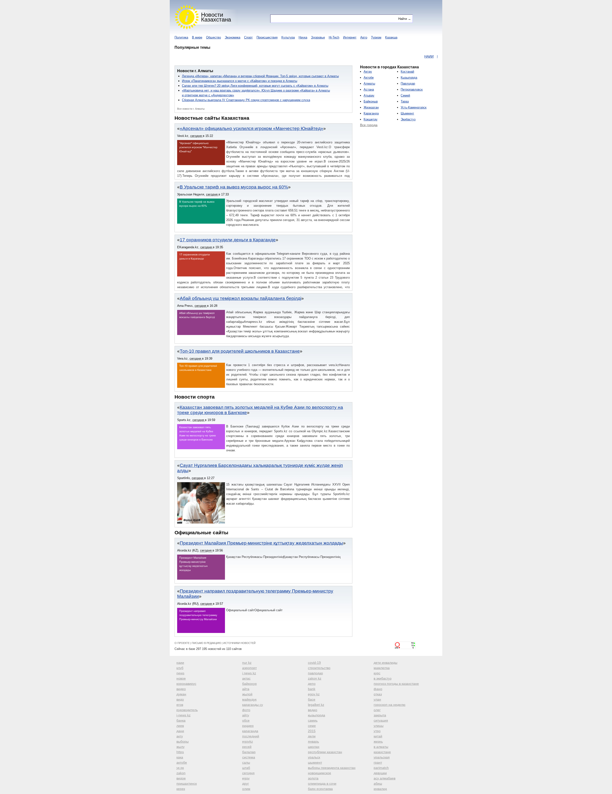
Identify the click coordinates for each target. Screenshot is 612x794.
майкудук (249, 699)
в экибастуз (382, 678)
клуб (179, 668)
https (180, 752)
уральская (382, 757)
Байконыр (371, 101)
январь (313, 741)
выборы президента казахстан (331, 768)
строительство (319, 668)
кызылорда (316, 715)
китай (378, 736)
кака (179, 757)
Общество (213, 37)
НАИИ (410, 56)
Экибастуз (408, 119)
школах (313, 747)
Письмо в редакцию (206, 643)
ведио (312, 710)
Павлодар (408, 83)
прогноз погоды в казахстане (396, 684)
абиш (378, 783)
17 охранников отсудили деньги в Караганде (228, 239)
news (180, 673)
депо (312, 684)
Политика (181, 37)
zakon (181, 773)
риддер (248, 726)
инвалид (380, 789)
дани (180, 731)
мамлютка (382, 668)
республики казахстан (325, 752)
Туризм (376, 37)
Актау (368, 71)
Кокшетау (370, 119)
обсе (246, 720)
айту (245, 715)
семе (312, 726)
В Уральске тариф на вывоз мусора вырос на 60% (234, 186)
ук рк (180, 768)
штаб (246, 768)
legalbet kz (316, 705)
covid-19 (314, 662)
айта (245, 689)
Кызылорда (409, 77)
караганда (250, 731)
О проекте (182, 643)
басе (311, 699)
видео (181, 689)
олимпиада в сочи (322, 783)
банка (181, 720)
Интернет (349, 37)
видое (181, 778)
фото (246, 710)
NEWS (435, 56)
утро (377, 731)
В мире (197, 37)
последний (250, 736)
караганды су (252, 705)
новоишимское (319, 773)
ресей (246, 747)
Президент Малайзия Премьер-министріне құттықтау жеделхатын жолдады (261, 543)
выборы (182, 741)
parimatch (381, 768)
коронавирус (186, 684)
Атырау (369, 95)
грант (378, 762)
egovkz (247, 741)
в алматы (381, 747)
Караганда (371, 113)
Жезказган (371, 107)
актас (246, 678)
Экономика (232, 37)
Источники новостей (239, 643)
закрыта (380, 715)
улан (377, 699)
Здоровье (318, 37)
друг (245, 783)
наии (180, 662)
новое (181, 678)
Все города (368, 125)
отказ (378, 694)
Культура (288, 37)
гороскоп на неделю (389, 705)
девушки (380, 773)
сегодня (248, 773)
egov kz (314, 694)
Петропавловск (412, 89)
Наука (303, 37)
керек (180, 789)
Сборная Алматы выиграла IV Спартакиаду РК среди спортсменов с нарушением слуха (246, 100)
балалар (249, 752)
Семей (405, 95)
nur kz (246, 662)
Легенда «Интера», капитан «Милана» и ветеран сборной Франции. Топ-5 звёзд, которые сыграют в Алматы (260, 76)
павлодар (315, 673)
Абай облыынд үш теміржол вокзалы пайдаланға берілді (240, 298)
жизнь (378, 741)
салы (246, 762)
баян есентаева (320, 789)
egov (246, 778)
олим (246, 789)
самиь (312, 720)
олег (377, 710)
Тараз (405, 101)
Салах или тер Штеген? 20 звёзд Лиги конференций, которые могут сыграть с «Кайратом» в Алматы (255, 85)
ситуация (381, 720)
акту (179, 736)
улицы (378, 726)
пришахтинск (186, 783)
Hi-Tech (334, 37)
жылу (180, 747)
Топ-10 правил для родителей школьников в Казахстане (240, 351)
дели (312, 736)
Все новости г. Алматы (191, 108)
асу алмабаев (384, 778)
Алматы (369, 83)
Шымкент (407, 113)
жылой (247, 694)
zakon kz (314, 678)
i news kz (249, 673)
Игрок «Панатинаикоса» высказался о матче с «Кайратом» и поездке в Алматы (239, 81)
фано (378, 689)
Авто (363, 37)
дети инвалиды (385, 662)
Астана (369, 89)
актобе (181, 762)
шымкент (315, 762)
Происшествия (267, 37)
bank (311, 689)
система (248, 757)
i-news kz (183, 715)
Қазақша (391, 37)
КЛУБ (423, 56)
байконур (249, 684)
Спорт (248, 37)
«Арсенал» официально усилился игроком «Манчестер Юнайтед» (251, 128)
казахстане (382, 752)
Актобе (369, 77)
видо (180, 699)
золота (313, 778)
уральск (314, 757)
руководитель (187, 710)
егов (179, 705)
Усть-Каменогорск (413, 107)
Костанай (407, 71)
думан (181, 694)
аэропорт (249, 668)
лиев (180, 726)
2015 (312, 731)
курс (377, 673)
